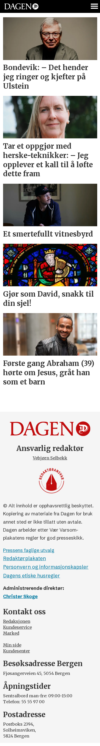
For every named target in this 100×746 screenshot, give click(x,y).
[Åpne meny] (94, 6)
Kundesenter (16, 650)
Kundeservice (17, 627)
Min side (12, 645)
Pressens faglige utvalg (28, 550)
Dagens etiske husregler (31, 576)
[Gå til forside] (21, 6)
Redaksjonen (16, 621)
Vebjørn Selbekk (50, 457)
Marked (11, 633)
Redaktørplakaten (24, 558)
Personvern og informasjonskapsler (45, 567)
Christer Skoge (20, 596)
